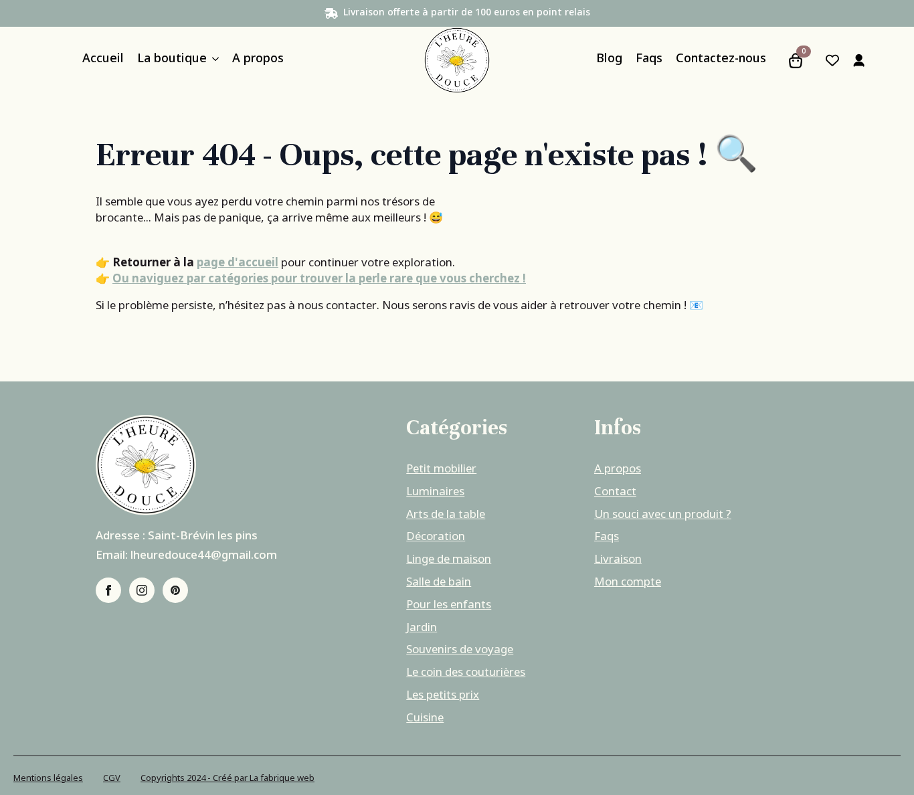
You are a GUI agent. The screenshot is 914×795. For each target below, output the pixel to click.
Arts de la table (445, 515)
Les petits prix (442, 696)
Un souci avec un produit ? (662, 515)
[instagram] (142, 590)
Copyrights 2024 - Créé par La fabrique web (227, 779)
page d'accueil (237, 263)
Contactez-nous (721, 60)
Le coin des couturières (465, 673)
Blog (609, 60)
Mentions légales (48, 779)
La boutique (172, 60)
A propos (258, 60)
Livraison (618, 560)
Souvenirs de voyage (459, 650)
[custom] (175, 590)
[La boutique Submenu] (213, 60)
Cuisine (425, 719)
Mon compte (627, 583)
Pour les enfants (448, 606)
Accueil (103, 60)
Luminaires (435, 492)
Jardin (421, 628)
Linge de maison (448, 560)
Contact (615, 492)
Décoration (435, 537)
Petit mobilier (441, 470)
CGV (111, 779)
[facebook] (108, 590)
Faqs (649, 60)
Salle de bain (438, 583)
